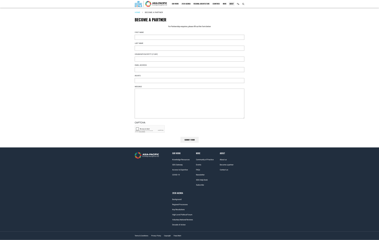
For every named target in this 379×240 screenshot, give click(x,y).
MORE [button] (224, 4)
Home (137, 12)
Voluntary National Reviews (182, 220)
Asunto (138, 76)
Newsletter (200, 175)
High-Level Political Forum (182, 215)
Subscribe (200, 185)
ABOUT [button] (231, 4)
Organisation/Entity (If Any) (146, 54)
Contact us (224, 170)
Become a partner (227, 165)
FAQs (198, 170)
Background (177, 199)
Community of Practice (205, 160)
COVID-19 (176, 175)
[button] (238, 4)
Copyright (167, 236)
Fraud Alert (177, 236)
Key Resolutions (178, 210)
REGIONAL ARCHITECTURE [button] (202, 4)
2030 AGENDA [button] (186, 4)
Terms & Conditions (141, 236)
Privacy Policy (156, 236)
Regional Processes (180, 205)
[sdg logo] (139, 4)
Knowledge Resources (181, 160)
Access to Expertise (180, 170)
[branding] (156, 3)
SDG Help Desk (202, 180)
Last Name (139, 43)
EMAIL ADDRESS (141, 65)
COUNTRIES (216, 4)
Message (138, 87)
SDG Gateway (177, 165)
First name (139, 32)
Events (198, 165)
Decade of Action (179, 225)
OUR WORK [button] (175, 4)
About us (223, 160)
